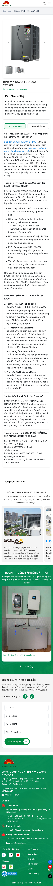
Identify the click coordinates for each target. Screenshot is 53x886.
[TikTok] (50, 876)
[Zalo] (50, 871)
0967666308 (15, 830)
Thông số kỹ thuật (38, 126)
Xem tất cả (24, 666)
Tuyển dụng (33, 874)
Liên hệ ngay (14, 741)
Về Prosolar (33, 849)
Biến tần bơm (6, 11)
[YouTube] (50, 867)
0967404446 (7, 791)
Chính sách (33, 864)
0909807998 (39, 788)
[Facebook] (50, 862)
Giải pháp (32, 859)
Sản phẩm (32, 854)
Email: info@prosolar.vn (44, 817)
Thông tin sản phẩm (15, 126)
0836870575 (28, 838)
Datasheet (23, 89)
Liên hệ (31, 869)
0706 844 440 (25, 788)
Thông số (10, 89)
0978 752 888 (11, 788)
